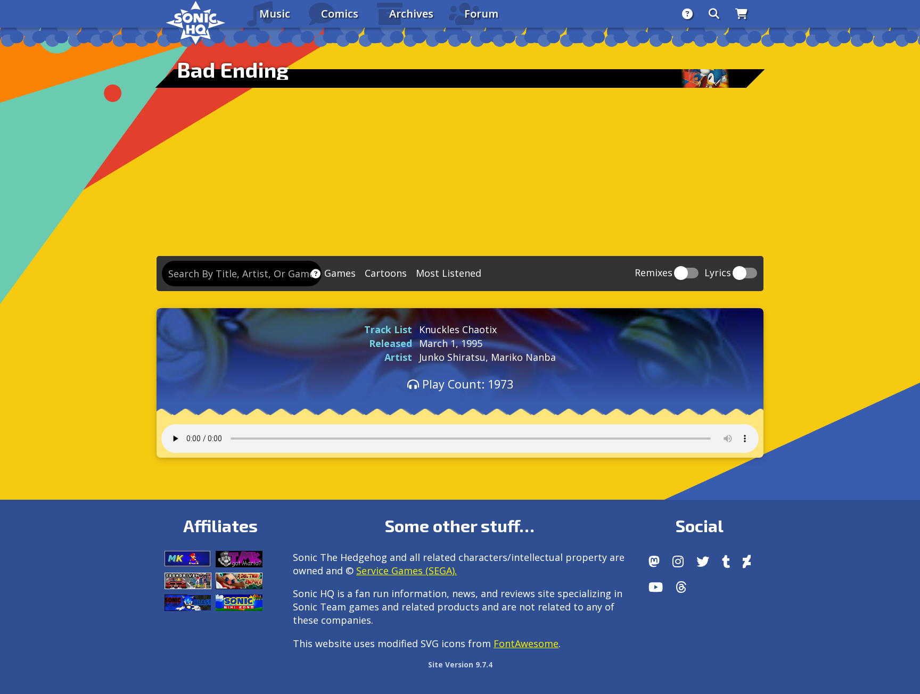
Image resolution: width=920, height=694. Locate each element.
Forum (481, 13)
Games (340, 273)
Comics (339, 13)
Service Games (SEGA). (406, 570)
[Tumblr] (726, 561)
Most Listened (448, 273)
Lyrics (717, 273)
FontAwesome (526, 643)
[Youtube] (655, 587)
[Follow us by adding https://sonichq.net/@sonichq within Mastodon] (654, 561)
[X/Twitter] (702, 561)
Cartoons (386, 273)
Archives (411, 13)
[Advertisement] (460, 176)
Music (274, 13)
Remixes (653, 273)
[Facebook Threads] (681, 587)
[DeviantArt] (747, 561)
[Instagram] (678, 561)
